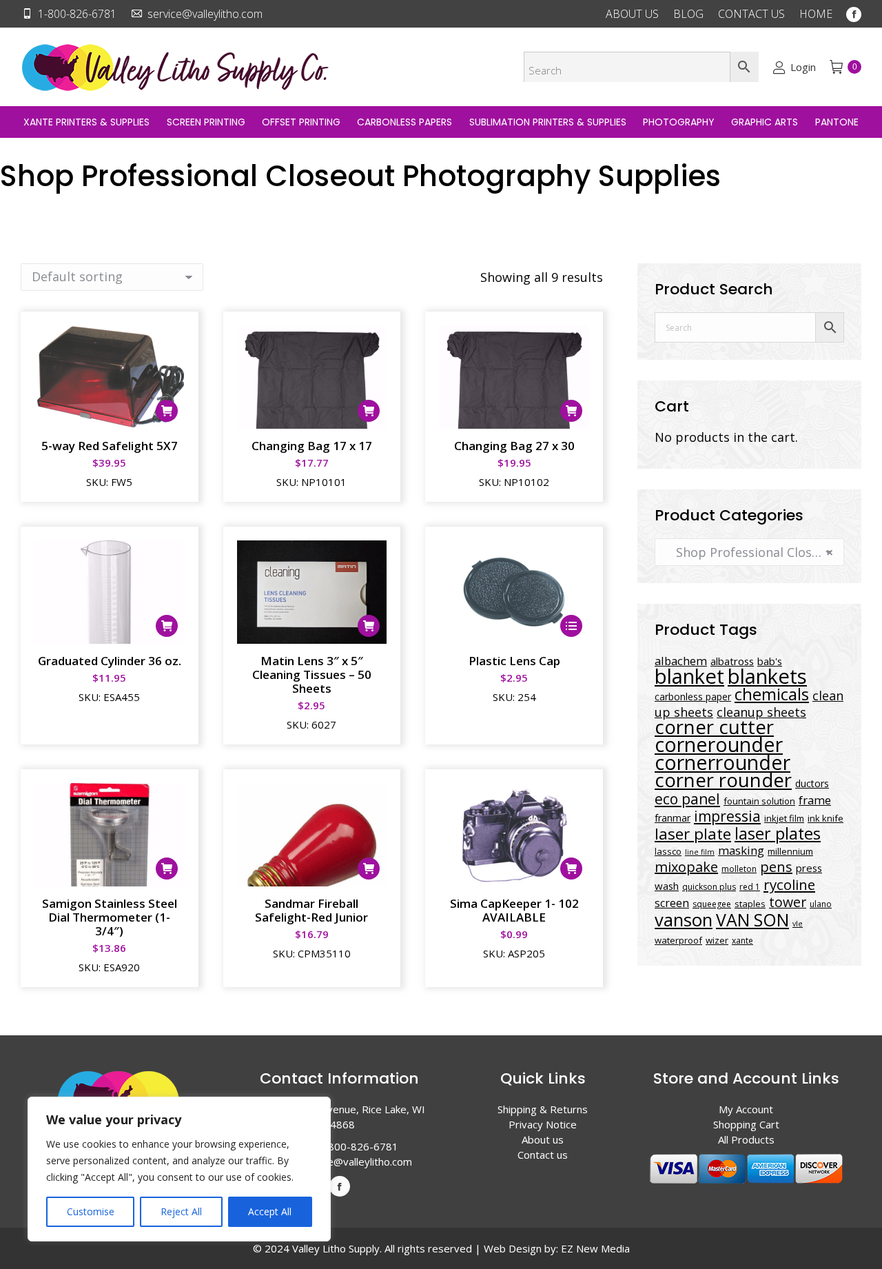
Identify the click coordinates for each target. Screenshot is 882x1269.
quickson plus (709, 887)
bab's (769, 661)
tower (787, 902)
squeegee (712, 904)
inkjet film (784, 818)
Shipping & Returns (543, 1109)
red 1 (749, 887)
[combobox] (749, 552)
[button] (167, 411)
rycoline (789, 884)
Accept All (269, 1211)
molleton (739, 869)
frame (815, 800)
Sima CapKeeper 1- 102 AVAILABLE (514, 910)
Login (802, 67)
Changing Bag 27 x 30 (514, 446)
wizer (717, 940)
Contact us (542, 1154)
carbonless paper (693, 696)
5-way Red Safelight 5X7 (109, 446)
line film (700, 852)
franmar (672, 817)
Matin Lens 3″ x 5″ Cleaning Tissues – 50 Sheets (311, 674)
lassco (668, 851)
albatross (732, 661)
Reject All (181, 1211)
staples (750, 903)
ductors (812, 783)
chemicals (772, 693)
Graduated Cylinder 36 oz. (109, 661)
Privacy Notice (543, 1124)
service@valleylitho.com (205, 13)
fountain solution (759, 801)
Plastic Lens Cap (514, 661)
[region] (179, 1169)
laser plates (778, 833)
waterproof (678, 940)
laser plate (693, 833)
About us (543, 1139)
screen (672, 903)
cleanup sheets (761, 712)
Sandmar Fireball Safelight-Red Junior (311, 910)
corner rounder (723, 780)
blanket (689, 676)
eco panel (687, 799)
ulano (821, 904)
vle (797, 923)
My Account (746, 1109)
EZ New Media (595, 1248)
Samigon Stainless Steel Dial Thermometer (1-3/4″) (109, 917)
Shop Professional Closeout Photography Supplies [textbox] (749, 552)
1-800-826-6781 (77, 13)
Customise (90, 1211)
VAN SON (752, 919)
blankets (767, 676)
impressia (727, 816)
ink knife (825, 818)
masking (741, 850)
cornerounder (719, 744)
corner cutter (714, 727)
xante (742, 940)
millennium (790, 851)
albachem (681, 661)
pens (776, 866)
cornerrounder (722, 762)
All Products (746, 1139)
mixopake (686, 866)
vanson (683, 920)
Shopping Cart (746, 1124)
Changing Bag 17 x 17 (312, 446)
